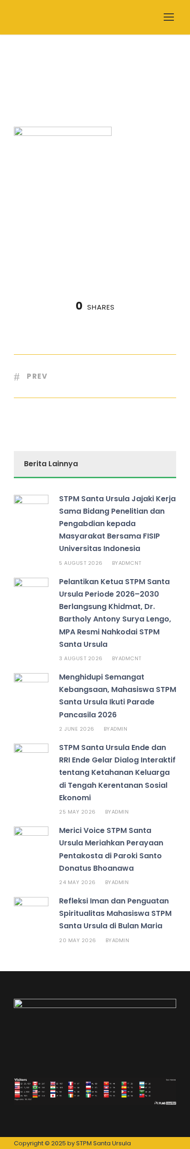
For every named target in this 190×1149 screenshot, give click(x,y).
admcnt (130, 563)
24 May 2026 (77, 882)
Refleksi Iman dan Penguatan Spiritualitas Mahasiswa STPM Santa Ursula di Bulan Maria (115, 913)
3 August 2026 (81, 658)
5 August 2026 (81, 563)
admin (119, 729)
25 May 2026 (77, 811)
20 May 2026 (77, 940)
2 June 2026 (77, 729)
